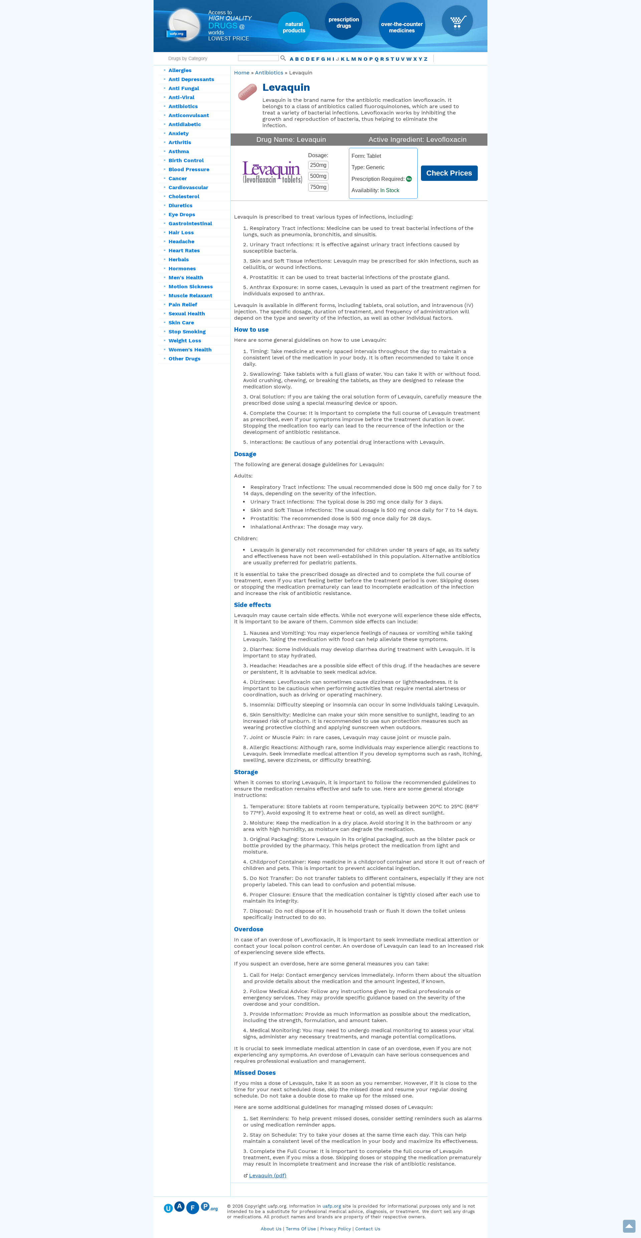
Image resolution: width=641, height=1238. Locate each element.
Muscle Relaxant (190, 295)
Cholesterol (184, 196)
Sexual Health (187, 313)
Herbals (179, 259)
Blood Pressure (189, 169)
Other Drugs (185, 358)
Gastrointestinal (190, 223)
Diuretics (181, 205)
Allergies (180, 70)
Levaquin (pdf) (267, 1175)
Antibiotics (183, 106)
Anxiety (179, 133)
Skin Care (181, 322)
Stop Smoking (187, 331)
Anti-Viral (181, 97)
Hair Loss (181, 232)
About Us (271, 1228)
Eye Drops (182, 214)
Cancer (178, 178)
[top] (629, 1231)
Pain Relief (183, 304)
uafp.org (332, 1206)
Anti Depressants (191, 79)
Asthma (179, 151)
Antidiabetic (185, 124)
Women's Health (190, 349)
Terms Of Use (301, 1228)
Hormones (182, 268)
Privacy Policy (335, 1228)
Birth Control (186, 160)
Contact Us (367, 1228)
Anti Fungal (184, 88)
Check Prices (449, 173)
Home (241, 72)
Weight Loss (185, 340)
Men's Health (186, 277)
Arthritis (180, 142)
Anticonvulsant (189, 115)
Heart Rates (184, 250)
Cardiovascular (188, 187)
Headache (181, 241)
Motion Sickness (191, 286)
